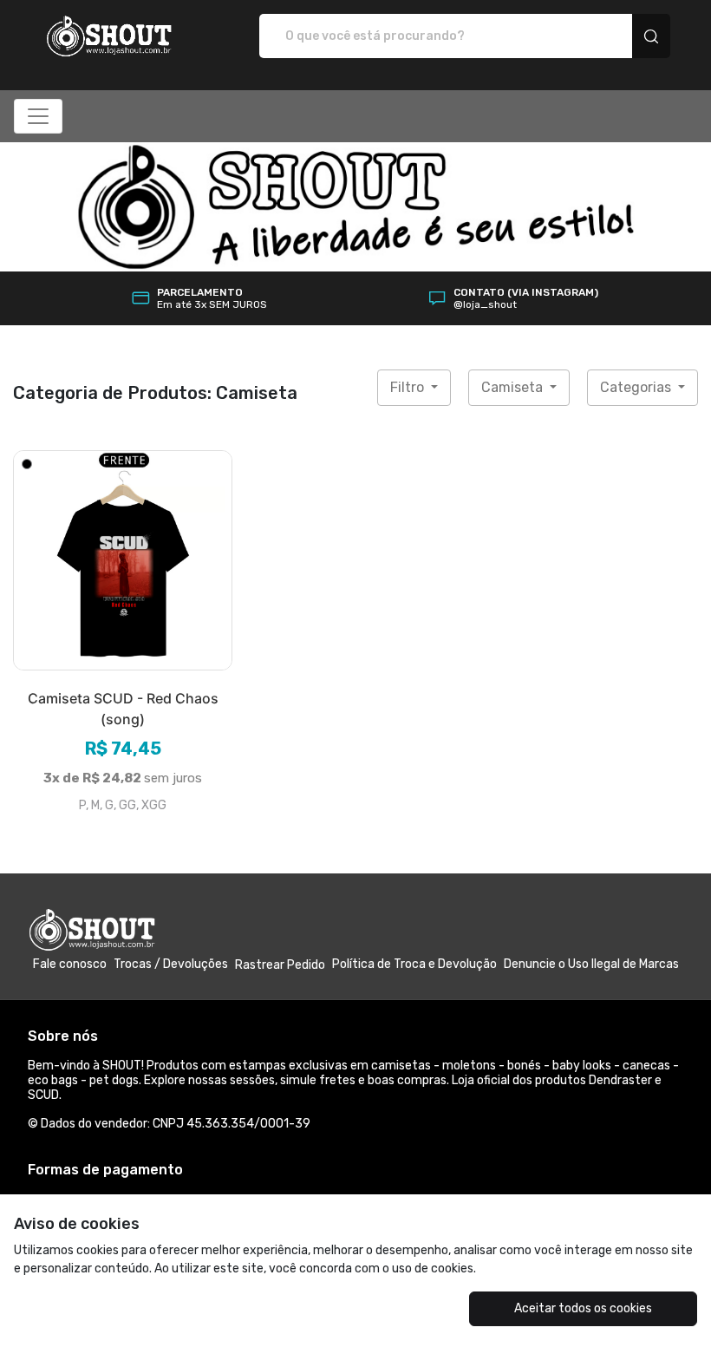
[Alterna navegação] (38, 116)
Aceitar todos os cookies (583, 1308)
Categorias (637, 387)
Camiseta (513, 387)
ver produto (123, 560)
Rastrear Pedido (280, 965)
